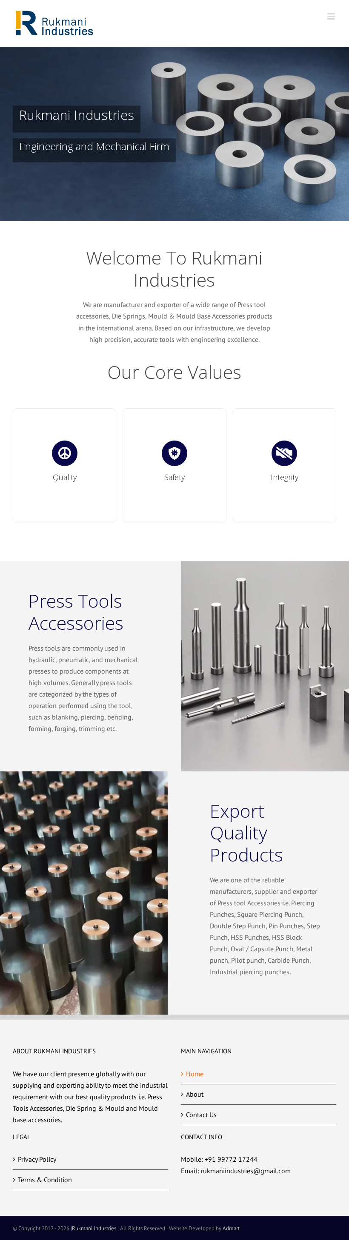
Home (194, 1073)
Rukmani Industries (94, 1228)
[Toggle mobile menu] (331, 16)
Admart (231, 1228)
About (194, 1094)
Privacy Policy (37, 1159)
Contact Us (201, 1114)
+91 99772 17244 (231, 1159)
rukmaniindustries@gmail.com (246, 1170)
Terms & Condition (45, 1179)
